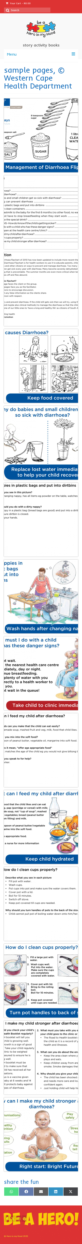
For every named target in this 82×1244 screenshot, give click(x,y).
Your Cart (20, 3)
